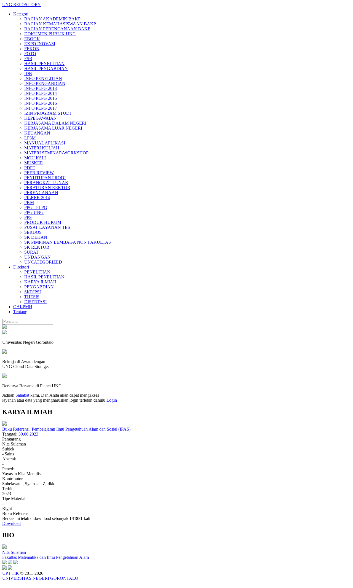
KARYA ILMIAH (40, 282)
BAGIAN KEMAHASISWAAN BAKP (60, 24)
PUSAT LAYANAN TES (47, 227)
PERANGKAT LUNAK (46, 182)
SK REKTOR (36, 247)
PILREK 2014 (37, 197)
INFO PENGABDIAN (44, 83)
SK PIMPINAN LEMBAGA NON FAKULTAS (67, 242)
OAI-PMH (22, 306)
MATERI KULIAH (41, 148)
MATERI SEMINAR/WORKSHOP (56, 153)
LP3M (30, 138)
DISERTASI (35, 301)
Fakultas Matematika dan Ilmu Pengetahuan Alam (45, 557)
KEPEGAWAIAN (40, 118)
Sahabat (22, 395)
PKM (29, 202)
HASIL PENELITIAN (44, 63)
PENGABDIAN (39, 286)
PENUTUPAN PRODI (45, 177)
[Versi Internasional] (4, 327)
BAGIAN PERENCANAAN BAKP (57, 28)
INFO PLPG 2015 (40, 98)
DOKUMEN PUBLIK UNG (50, 33)
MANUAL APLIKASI (44, 143)
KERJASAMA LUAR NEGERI (53, 128)
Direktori (21, 267)
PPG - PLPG (35, 207)
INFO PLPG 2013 (40, 88)
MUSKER (33, 162)
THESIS (31, 296)
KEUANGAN (37, 133)
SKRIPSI (32, 291)
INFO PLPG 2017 (40, 108)
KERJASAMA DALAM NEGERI (55, 123)
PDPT (29, 167)
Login (111, 400)
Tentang (20, 311)
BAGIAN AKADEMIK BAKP (52, 19)
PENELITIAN (37, 272)
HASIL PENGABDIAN (46, 68)
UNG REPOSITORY (21, 4)
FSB (28, 58)
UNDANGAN (37, 257)
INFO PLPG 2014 (40, 93)
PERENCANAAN (41, 192)
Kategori (20, 14)
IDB (28, 73)
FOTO (30, 53)
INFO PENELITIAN (43, 78)
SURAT (31, 252)
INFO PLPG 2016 (40, 103)
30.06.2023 (28, 434)
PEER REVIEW (39, 172)
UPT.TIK (10, 573)
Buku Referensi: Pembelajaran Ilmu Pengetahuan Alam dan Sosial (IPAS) (66, 429)
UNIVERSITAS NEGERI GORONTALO (40, 578)
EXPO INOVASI (39, 43)
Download (11, 523)
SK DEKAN (35, 237)
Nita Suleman (14, 552)
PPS (28, 217)
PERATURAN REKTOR (47, 187)
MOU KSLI (35, 157)
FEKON (31, 48)
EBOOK (32, 38)
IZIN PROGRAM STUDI (47, 113)
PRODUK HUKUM (42, 222)
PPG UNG (34, 212)
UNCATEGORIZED (43, 262)
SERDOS (33, 232)
